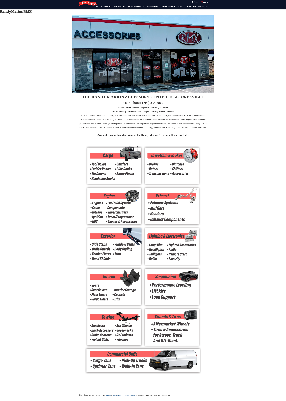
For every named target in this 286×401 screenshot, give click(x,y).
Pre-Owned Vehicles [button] (136, 7)
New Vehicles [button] (119, 7)
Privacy (120, 395)
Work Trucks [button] (152, 7)
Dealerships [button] (106, 7)
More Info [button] (191, 7)
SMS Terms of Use (129, 395)
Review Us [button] (202, 7)
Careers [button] (181, 7)
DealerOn (108, 395)
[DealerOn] (85, 395)
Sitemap (114, 395)
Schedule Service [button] (168, 7)
